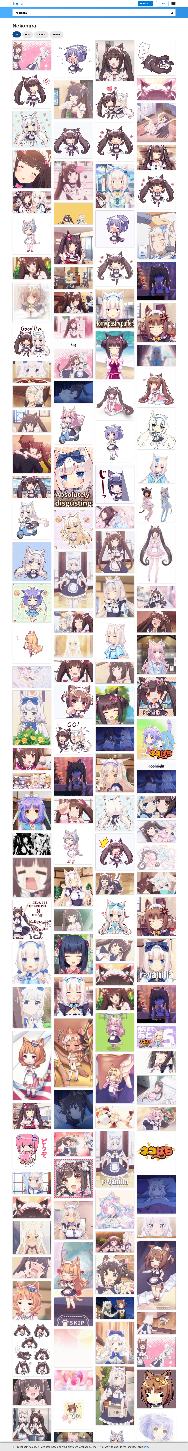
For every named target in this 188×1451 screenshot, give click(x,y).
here (145, 1446)
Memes (56, 34)
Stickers (41, 34)
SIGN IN (162, 3)
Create (147, 3)
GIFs (27, 34)
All (16, 34)
